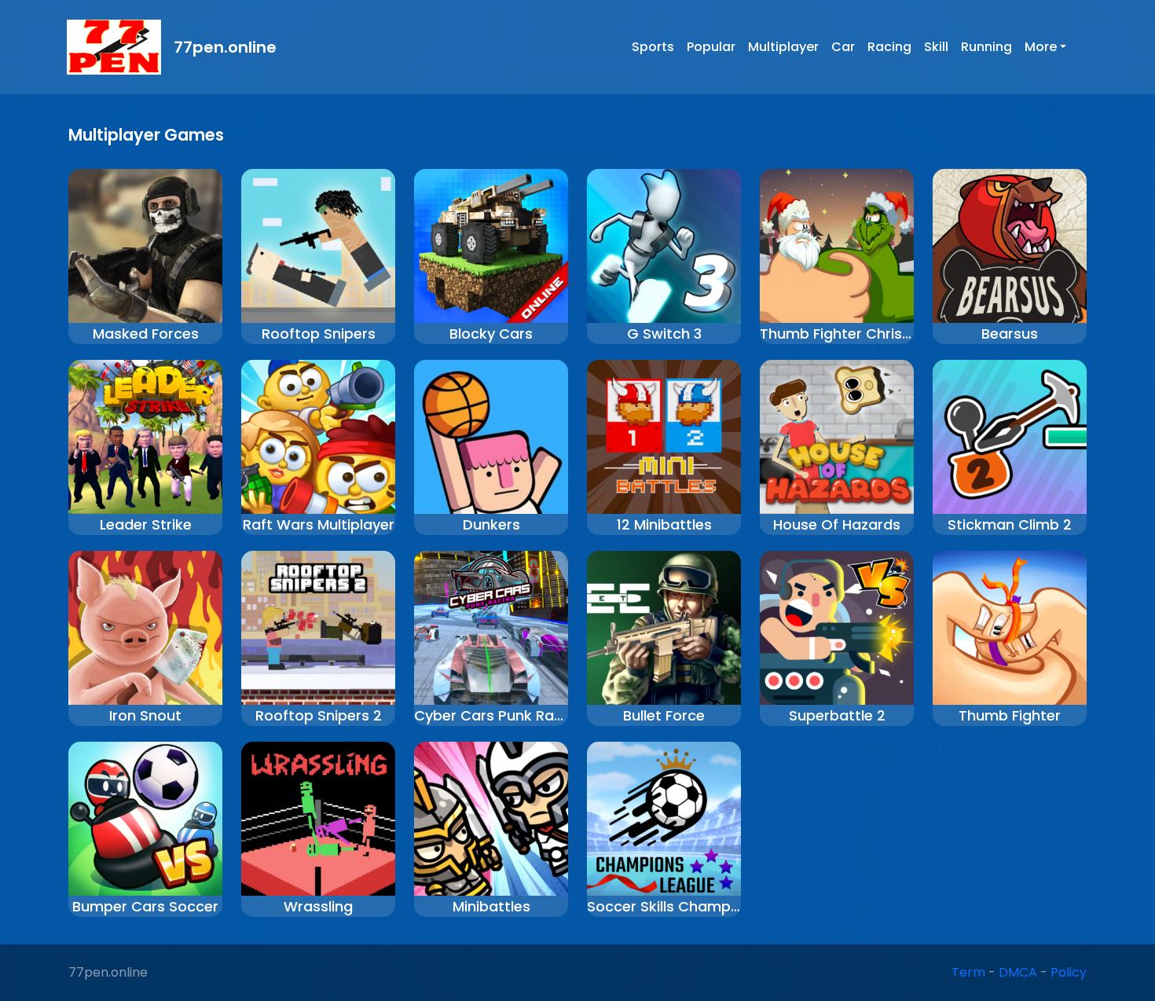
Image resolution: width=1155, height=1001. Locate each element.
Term (968, 972)
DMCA (1018, 972)
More (1041, 47)
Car (843, 47)
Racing (889, 47)
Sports (653, 47)
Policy (1068, 972)
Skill (936, 47)
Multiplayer (783, 47)
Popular (711, 47)
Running (986, 47)
